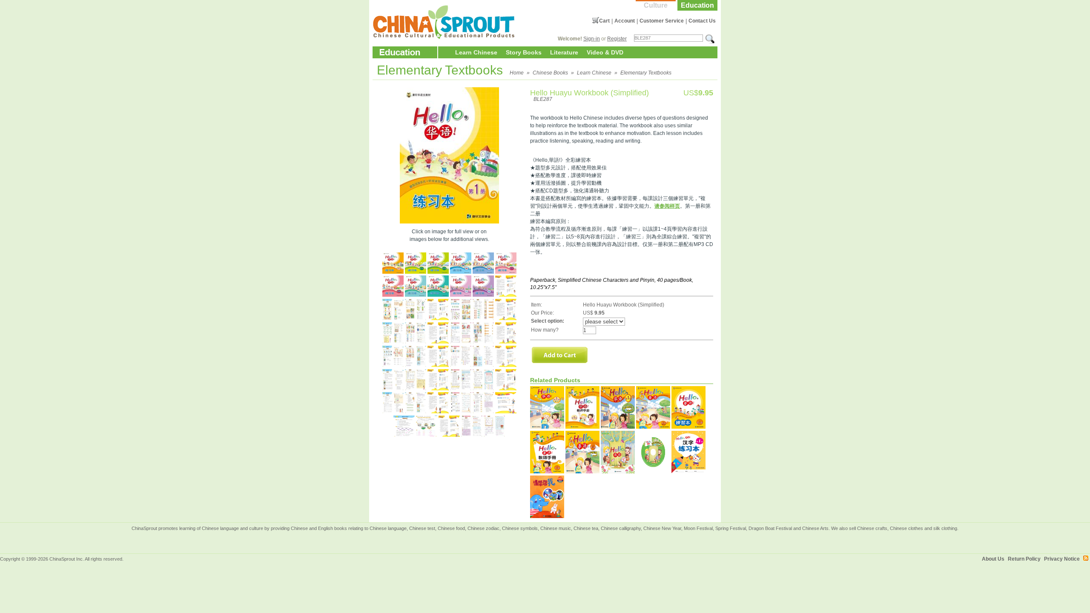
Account (624, 21)
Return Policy (1024, 559)
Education (697, 5)
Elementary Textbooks (645, 73)
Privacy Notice (1062, 559)
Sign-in (591, 39)
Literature (564, 52)
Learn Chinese (476, 52)
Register (617, 39)
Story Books (524, 52)
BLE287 (543, 99)
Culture (656, 5)
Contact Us (702, 21)
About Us (993, 559)
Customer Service (662, 21)
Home (517, 73)
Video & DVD (605, 52)
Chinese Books (550, 73)
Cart (604, 21)
